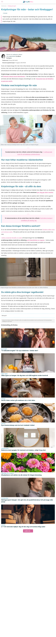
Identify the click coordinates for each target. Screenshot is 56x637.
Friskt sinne (4, 373)
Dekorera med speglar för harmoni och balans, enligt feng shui (23, 450)
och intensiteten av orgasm (36, 240)
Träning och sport (12, 6)
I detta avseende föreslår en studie (11, 238)
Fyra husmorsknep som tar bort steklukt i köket (18, 425)
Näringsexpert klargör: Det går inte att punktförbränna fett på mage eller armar (27, 501)
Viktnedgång (4, 498)
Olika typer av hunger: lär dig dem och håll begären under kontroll (24, 375)
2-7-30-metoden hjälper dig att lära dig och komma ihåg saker (23, 527)
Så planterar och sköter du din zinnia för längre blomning (21, 475)
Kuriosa (3, 398)
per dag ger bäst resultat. (45, 192)
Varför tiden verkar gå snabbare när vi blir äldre (18, 400)
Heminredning (5, 448)
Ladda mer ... (28, 531)
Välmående (3, 6)
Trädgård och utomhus (7, 473)
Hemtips (3, 423)
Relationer (4, 349)
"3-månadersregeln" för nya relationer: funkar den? (19, 350)
